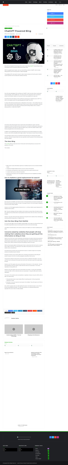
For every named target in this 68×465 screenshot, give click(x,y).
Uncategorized (37, 453)
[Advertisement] (23, 15)
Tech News (37, 455)
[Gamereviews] (5, 2)
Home (57, 4)
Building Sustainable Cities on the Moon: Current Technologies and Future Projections (36, 354)
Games (36, 448)
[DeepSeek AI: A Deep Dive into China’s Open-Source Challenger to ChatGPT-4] (50, 198)
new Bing (8, 143)
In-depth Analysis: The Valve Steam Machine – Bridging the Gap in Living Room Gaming (59, 98)
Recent (48, 45)
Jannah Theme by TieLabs (21, 463)
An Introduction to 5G (58, 202)
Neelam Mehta (15, 318)
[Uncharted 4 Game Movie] (51, 130)
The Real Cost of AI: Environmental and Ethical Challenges (57, 57)
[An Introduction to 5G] (50, 204)
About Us (60, 4)
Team (64, 4)
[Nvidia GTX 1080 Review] (24, 384)
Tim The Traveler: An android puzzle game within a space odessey (58, 219)
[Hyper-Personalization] (10, 348)
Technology (10, 28)
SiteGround (35, 463)
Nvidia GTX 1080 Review (22, 425)
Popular (54, 45)
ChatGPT (31, 66)
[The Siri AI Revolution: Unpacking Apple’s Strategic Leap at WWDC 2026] (50, 71)
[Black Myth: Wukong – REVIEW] (50, 215)
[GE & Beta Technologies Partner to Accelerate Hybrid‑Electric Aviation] (59, 177)
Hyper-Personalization (9, 352)
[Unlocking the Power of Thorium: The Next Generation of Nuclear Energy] (50, 209)
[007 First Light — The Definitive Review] (50, 77)
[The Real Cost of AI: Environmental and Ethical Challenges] (50, 57)
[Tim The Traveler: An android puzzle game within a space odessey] (50, 219)
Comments (61, 45)
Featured (6, 28)
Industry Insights (38, 458)
